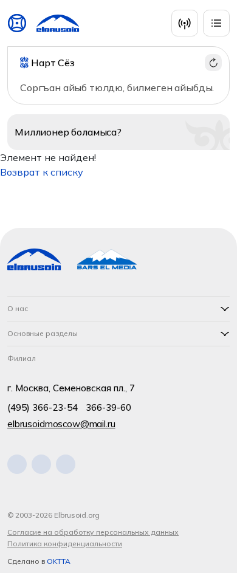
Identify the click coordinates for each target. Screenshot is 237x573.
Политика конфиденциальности (64, 543)
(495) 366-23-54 (42, 407)
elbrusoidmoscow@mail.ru (61, 424)
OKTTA (58, 561)
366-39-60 (108, 407)
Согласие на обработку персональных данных (93, 532)
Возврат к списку (41, 172)
